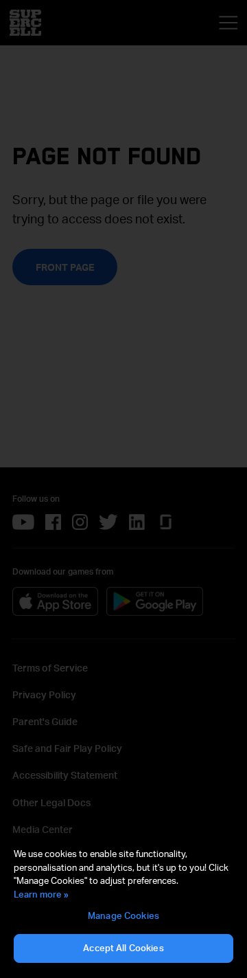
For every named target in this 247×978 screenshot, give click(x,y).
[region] (123, 906)
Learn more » (41, 894)
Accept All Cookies (123, 947)
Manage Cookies (123, 915)
